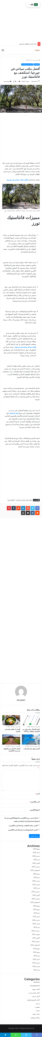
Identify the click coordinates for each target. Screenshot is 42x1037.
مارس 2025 (36, 881)
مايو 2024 (36, 913)
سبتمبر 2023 (36, 941)
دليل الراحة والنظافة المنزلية (28, 44)
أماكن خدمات (36, 996)
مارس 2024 (36, 920)
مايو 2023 (36, 956)
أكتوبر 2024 (36, 895)
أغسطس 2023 (35, 945)
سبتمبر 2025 (36, 867)
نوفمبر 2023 (36, 934)
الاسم (37, 794)
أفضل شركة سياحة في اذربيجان (25, 347)
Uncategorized (35, 986)
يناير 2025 (36, 888)
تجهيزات (37, 1007)
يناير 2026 (36, 859)
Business (29, 60)
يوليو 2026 (36, 849)
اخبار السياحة (14, 413)
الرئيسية (35, 60)
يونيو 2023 (36, 952)
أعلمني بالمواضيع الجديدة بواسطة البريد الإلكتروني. (23, 830)
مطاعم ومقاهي (35, 1018)
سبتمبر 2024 (36, 899)
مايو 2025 (36, 877)
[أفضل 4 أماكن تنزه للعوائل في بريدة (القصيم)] (11, 739)
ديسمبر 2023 (35, 931)
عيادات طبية (36, 1014)
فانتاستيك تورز (11, 500)
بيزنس (38, 1003)
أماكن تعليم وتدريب (34, 993)
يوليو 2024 (36, 906)
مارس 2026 (36, 856)
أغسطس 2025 (35, 870)
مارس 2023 (36, 963)
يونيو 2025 (36, 874)
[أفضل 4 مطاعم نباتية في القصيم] (11, 720)
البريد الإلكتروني (34, 802)
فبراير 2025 (36, 884)
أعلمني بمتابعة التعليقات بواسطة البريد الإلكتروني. (23, 825)
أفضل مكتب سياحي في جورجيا (17, 180)
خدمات (38, 1010)
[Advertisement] (17, 473)
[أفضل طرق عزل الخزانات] (31, 739)
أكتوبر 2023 (36, 938)
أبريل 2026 (36, 852)
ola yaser (34, 81)
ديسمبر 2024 (35, 891)
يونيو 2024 (36, 909)
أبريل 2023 (36, 959)
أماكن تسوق (36, 989)
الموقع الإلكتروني (35, 810)
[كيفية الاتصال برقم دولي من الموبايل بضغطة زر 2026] (31, 720)
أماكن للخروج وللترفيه (27, 64)
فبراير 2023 (36, 966)
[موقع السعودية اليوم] (37, 50)
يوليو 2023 (36, 948)
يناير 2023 (36, 970)
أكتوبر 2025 (36, 863)
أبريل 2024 (36, 916)
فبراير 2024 (36, 923)
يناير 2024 (36, 927)
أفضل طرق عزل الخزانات (32, 749)
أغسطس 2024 (35, 902)
